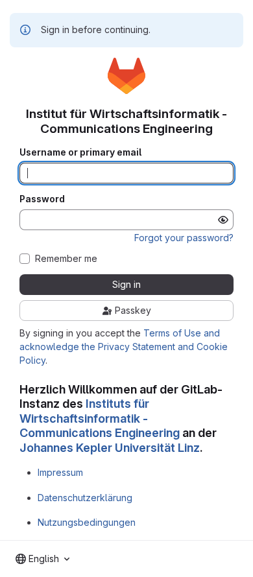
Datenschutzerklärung (85, 497)
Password (42, 199)
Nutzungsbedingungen (87, 522)
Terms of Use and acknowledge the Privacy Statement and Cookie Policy (123, 346)
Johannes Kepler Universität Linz (109, 447)
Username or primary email (80, 152)
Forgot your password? (184, 237)
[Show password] (223, 219)
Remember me (66, 258)
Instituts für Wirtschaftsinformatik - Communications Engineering (99, 418)
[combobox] (42, 559)
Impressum (60, 472)
